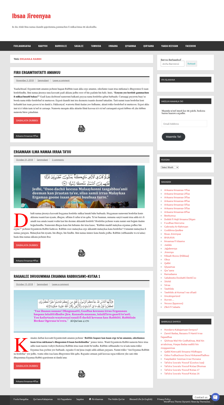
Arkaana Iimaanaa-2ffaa (177, 193)
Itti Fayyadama (64, 399)
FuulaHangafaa (22, 46)
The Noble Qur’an (116, 399)
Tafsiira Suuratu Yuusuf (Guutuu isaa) (184, 362)
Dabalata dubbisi (27, 365)
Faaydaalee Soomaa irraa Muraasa (182, 358)
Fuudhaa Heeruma (174, 222)
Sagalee (79, 46)
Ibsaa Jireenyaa (31, 15)
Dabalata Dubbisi (27, 120)
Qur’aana (148, 46)
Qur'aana (169, 270)
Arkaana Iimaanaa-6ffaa (177, 211)
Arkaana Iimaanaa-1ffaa (177, 189)
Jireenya (169, 252)
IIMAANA (113, 46)
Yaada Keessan (169, 46)
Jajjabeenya (170, 248)
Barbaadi (191, 64)
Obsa (167, 259)
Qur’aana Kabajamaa (43, 399)
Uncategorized (172, 295)
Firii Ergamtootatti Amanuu (37, 72)
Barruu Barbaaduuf (171, 59)
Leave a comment (61, 80)
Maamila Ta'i (173, 136)
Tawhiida (96, 46)
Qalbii (167, 262)
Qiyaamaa (130, 46)
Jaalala (168, 244)
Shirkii (167, 281)
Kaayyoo (43, 46)
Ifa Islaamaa (168, 79)
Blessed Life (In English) (141, 399)
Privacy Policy (164, 399)
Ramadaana (170, 273)
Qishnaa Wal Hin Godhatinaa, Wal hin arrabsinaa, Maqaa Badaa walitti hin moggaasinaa (182, 344)
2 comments (58, 159)
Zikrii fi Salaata (172, 306)
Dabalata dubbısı (27, 245)
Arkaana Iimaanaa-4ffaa (27, 135)
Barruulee (61, 46)
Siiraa (167, 284)
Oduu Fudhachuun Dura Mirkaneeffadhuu (186, 355)
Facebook (190, 46)
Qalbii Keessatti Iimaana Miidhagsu (183, 351)
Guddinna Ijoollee (173, 230)
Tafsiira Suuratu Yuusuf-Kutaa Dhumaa (185, 366)
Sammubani (43, 80)
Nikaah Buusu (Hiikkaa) (176, 255)
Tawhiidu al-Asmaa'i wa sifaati (180, 292)
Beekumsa (170, 215)
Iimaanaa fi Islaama (174, 241)
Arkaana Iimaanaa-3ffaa (177, 197)
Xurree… (169, 299)
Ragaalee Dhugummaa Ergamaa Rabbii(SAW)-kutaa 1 (57, 276)
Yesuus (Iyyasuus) (173, 303)
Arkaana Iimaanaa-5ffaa (177, 204)
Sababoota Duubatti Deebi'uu (180, 277)
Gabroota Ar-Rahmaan (176, 226)
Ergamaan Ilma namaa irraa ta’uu (42, 151)
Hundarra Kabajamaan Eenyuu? (181, 329)
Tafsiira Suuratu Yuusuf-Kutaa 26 (181, 373)
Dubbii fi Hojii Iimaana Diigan (179, 219)
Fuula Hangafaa (21, 399)
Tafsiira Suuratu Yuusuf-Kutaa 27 (181, 369)
